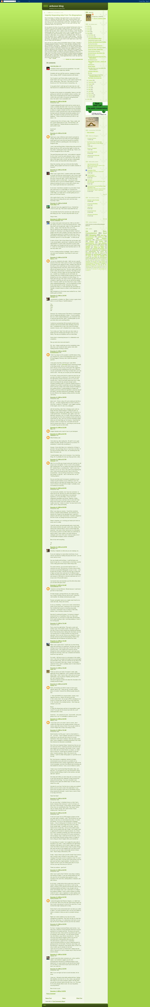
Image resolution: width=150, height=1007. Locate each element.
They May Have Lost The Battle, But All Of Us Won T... (97, 69)
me (70, 59)
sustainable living (79, 59)
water (92, 258)
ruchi (51, 669)
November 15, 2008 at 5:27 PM (58, 897)
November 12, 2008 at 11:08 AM (58, 203)
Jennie (52, 955)
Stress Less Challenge (100, 260)
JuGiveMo (102, 255)
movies (92, 265)
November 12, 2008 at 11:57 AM (58, 219)
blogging (68, 59)
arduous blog (56, 6)
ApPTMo (88, 247)
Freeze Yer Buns (99, 247)
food (105, 233)
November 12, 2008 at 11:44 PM (58, 547)
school (73, 59)
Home (64, 998)
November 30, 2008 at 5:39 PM (58, 968)
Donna (52, 171)
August (90, 84)
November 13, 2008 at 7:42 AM (58, 641)
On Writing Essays (92, 59)
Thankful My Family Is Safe (94, 40)
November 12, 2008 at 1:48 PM (58, 351)
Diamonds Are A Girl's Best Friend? (97, 47)
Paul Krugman (90, 175)
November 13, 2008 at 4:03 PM (58, 719)
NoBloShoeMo (92, 251)
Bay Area (97, 262)
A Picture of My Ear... (93, 71)
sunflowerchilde (54, 642)
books (101, 241)
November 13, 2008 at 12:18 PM (58, 684)
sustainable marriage (90, 264)
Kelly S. (52, 258)
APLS (102, 244)
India (96, 252)
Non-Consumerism (96, 232)
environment (89, 238)
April (89, 91)
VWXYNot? (90, 207)
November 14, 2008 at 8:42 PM (58, 870)
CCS (103, 267)
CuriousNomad (54, 586)
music (95, 255)
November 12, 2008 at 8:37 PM (58, 459)
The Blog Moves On (91, 176)
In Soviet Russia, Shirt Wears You (96, 53)
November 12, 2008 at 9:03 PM (58, 507)
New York (89, 268)
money (89, 255)
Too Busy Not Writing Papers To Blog (97, 42)
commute (94, 248)
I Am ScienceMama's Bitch (94, 38)
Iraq (106, 267)
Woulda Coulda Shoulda (93, 200)
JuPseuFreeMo (97, 254)
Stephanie (53, 435)
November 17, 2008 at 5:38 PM (58, 954)
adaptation (88, 261)
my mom (98, 265)
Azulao (52, 685)
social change (102, 261)
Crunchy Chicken (91, 138)
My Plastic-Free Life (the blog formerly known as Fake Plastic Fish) (95, 143)
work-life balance (89, 262)
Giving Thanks (91, 66)
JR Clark (52, 297)
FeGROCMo (104, 250)
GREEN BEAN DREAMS (93, 155)
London (87, 257)
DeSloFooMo (95, 250)
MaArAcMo (88, 252)
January (90, 96)
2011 (88, 28)
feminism (102, 248)
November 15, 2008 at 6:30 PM (58, 924)
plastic (102, 251)
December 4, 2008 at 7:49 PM (58, 991)
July (89, 85)
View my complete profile (99, 18)
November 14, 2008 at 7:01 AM (58, 730)
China (97, 258)
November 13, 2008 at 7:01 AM (58, 623)
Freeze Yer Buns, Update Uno (95, 49)
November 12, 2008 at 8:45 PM (58, 488)
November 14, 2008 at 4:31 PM (58, 813)
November (91, 36)
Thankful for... (91, 64)
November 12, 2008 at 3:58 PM (58, 397)
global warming (93, 244)
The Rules (94, 268)
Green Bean (53, 204)
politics (91, 241)
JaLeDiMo (88, 245)
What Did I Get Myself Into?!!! (95, 45)
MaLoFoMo (88, 254)
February (90, 95)
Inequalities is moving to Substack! (95, 171)
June (89, 87)
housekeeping (103, 258)
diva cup (100, 264)
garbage (88, 248)
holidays (102, 245)
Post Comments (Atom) (59, 1001)
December (91, 35)
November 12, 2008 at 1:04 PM (58, 295)
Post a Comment (50, 993)
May (89, 89)
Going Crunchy (54, 898)
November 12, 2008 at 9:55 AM (58, 169)
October (90, 80)
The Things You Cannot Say (95, 77)
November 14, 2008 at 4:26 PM (58, 798)
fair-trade (95, 261)
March (90, 93)
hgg (51, 134)
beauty (105, 254)
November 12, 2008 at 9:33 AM (58, 133)
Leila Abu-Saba (54, 66)
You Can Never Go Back (94, 51)
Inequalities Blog (91, 170)
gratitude (103, 262)
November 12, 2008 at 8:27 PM (58, 434)
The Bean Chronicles (92, 214)
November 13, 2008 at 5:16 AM (58, 585)
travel (95, 245)
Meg (51, 428)
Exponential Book (91, 210)
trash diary (89, 260)
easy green (94, 257)
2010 (88, 29)
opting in (101, 236)
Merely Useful (91, 54)
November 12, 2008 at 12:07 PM (58, 257)
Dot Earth (89, 180)
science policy (96, 267)
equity (88, 270)
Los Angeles (103, 243)
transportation (90, 243)
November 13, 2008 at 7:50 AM (58, 668)
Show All (105, 194)
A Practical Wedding (92, 203)
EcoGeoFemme (54, 352)
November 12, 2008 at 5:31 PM (58, 427)
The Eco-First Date (92, 43)
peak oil (102, 252)
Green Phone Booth (92, 152)
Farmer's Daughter (55, 220)
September (91, 82)
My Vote (90, 73)
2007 (88, 99)
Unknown (52, 460)
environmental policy (102, 268)
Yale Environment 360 (92, 164)
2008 (88, 33)
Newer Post (48, 998)
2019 (88, 26)
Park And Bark (90, 132)
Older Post (79, 998)
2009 (88, 31)
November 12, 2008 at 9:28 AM (58, 101)
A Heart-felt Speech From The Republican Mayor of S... (95, 75)
